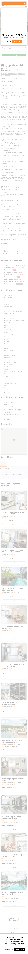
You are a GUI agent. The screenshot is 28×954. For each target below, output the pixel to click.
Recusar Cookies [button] (8, 949)
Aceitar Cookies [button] (20, 949)
